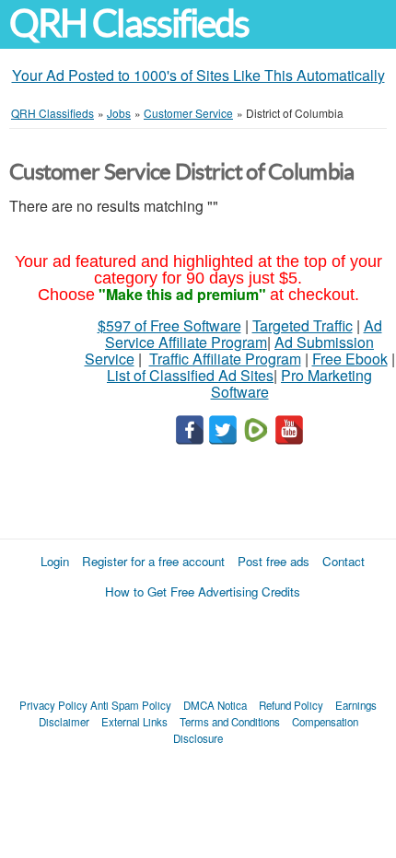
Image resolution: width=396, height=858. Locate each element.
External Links (134, 721)
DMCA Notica (215, 705)
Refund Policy (291, 705)
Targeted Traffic (302, 325)
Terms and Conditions (230, 721)
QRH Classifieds (129, 23)
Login (55, 561)
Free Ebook (350, 358)
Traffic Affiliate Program (225, 358)
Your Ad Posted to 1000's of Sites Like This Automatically (198, 75)
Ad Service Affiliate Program (243, 334)
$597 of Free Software (169, 325)
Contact (343, 561)
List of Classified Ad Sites (190, 375)
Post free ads (273, 561)
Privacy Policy (53, 705)
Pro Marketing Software (292, 383)
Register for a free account (153, 561)
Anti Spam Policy (130, 705)
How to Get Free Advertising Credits (202, 591)
